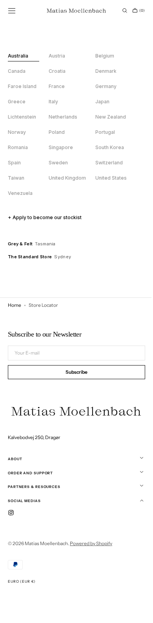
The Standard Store (30, 256)
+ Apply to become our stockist (45, 217)
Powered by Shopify (91, 543)
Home (14, 305)
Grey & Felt (20, 244)
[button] (11, 10)
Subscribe (74, 373)
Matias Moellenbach (46, 543)
